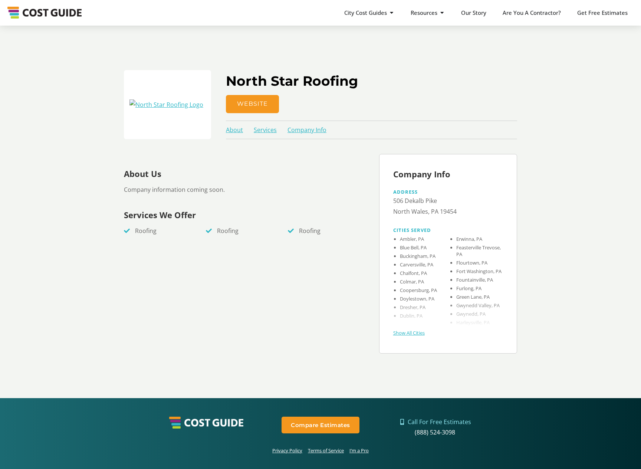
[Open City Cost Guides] (391, 13)
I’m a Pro (359, 450)
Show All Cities (409, 332)
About (234, 130)
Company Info (306, 130)
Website (252, 103)
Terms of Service (326, 450)
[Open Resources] (442, 13)
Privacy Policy (287, 450)
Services (265, 130)
